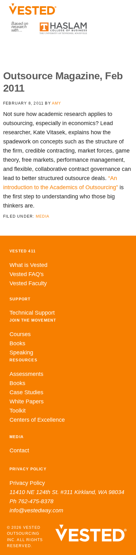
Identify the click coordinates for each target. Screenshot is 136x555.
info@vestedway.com (36, 510)
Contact (19, 450)
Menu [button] (68, 47)
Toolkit (17, 410)
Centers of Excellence (37, 420)
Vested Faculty (28, 283)
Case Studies (26, 392)
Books (17, 343)
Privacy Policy (27, 483)
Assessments (26, 374)
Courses (20, 334)
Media (43, 216)
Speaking (21, 352)
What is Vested (28, 265)
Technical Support (32, 313)
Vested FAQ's (26, 274)
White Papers (26, 401)
